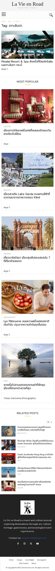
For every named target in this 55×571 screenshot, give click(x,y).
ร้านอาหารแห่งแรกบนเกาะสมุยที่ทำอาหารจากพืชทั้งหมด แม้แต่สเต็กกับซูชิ (34, 428)
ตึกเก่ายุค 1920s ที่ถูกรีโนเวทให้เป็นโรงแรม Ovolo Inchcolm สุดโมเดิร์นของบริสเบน (35, 442)
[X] (31, 544)
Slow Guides (23, 563)
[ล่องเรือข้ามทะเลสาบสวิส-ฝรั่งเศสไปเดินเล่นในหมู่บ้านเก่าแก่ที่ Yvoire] (8, 486)
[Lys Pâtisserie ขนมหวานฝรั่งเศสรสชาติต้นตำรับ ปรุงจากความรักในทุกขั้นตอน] (27, 297)
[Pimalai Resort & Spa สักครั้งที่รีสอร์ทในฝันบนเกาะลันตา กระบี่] (27, 45)
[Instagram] (24, 544)
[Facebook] (18, 544)
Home (3, 21)
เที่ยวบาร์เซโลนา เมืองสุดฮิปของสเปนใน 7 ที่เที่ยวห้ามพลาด (27, 259)
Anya (6, 143)
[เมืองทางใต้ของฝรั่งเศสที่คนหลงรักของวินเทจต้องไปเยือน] (27, 106)
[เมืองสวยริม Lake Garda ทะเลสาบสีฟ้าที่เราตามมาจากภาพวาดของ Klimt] (27, 170)
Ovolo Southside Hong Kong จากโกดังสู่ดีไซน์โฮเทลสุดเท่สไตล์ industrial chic (35, 456)
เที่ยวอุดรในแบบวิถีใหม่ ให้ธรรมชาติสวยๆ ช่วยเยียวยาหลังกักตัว (34, 469)
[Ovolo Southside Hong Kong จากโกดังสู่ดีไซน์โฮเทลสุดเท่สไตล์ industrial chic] (8, 458)
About (34, 563)
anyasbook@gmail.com (33, 538)
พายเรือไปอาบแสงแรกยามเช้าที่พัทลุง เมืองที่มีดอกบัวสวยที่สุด (24, 386)
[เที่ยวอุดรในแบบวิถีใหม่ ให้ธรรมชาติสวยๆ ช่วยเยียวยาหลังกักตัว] (8, 472)
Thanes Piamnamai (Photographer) (20, 398)
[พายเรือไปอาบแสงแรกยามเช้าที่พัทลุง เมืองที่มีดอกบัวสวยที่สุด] (27, 360)
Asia (6, 381)
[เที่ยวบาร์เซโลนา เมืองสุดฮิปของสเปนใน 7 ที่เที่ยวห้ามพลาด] (27, 233)
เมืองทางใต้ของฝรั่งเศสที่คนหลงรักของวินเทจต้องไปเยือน (27, 132)
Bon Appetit (10, 317)
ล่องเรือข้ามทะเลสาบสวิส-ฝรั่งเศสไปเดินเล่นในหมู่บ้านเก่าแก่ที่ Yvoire (34, 483)
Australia (21, 447)
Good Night (29, 560)
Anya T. (4, 69)
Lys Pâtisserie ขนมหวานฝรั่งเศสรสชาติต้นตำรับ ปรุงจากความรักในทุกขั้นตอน (26, 323)
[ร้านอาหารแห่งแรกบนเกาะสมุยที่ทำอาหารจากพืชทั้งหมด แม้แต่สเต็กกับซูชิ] (8, 431)
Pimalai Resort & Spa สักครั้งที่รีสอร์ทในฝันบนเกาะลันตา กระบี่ (27, 63)
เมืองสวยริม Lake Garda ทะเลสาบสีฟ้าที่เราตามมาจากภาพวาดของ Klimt (27, 195)
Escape (7, 126)
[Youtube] (37, 544)
